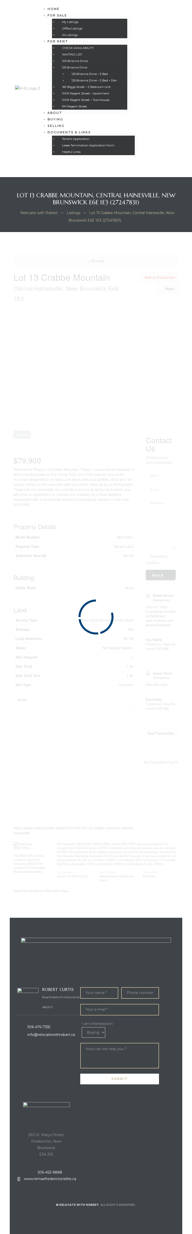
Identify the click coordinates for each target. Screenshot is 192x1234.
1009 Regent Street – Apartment (85, 93)
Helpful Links (71, 152)
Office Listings (72, 28)
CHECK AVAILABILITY (78, 48)
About (55, 113)
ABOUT (48, 1007)
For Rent (58, 41)
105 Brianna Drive (75, 61)
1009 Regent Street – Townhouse (85, 100)
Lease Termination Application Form (88, 145)
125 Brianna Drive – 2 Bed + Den (94, 80)
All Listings (70, 35)
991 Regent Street (74, 106)
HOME (54, 9)
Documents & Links (69, 132)
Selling (56, 126)
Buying (55, 119)
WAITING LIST (72, 54)
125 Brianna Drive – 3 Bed (90, 74)
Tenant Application (76, 139)
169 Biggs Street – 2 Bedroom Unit (86, 87)
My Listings (70, 22)
